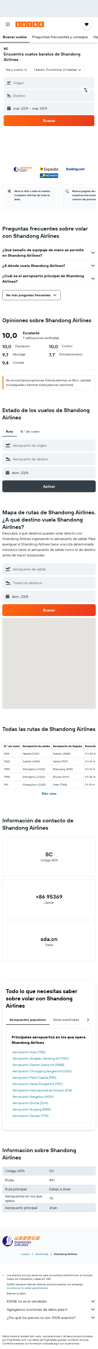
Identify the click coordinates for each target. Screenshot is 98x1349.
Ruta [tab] (9, 431)
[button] (8, 24)
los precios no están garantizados (27, 1288)
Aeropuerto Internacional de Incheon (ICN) (42, 1090)
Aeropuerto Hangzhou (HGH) (33, 1097)
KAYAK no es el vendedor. (27, 1301)
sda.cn (49, 939)
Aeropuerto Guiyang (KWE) (32, 1109)
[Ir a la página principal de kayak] (29, 24)
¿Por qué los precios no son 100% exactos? (41, 1317)
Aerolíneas (41, 1254)
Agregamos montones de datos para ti (37, 1309)
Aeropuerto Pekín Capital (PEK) (34, 1077)
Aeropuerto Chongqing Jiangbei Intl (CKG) (42, 1071)
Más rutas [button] (49, 793)
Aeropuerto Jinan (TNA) (29, 1052)
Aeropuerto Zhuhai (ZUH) (30, 1103)
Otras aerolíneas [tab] (66, 1020)
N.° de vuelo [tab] (30, 431)
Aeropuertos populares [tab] (28, 1020)
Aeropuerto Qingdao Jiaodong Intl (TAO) (41, 1058)
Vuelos (25, 1254)
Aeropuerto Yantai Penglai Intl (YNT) (38, 1084)
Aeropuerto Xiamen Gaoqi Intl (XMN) (38, 1065)
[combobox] (53, 445)
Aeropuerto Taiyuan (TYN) (31, 1116)
